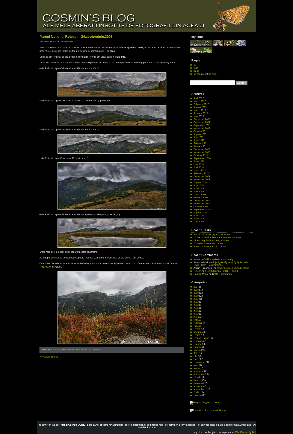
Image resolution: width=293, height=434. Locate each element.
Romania (70, 349)
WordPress (241, 432)
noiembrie (198, 371)
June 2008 (198, 218)
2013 (196, 305)
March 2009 (199, 194)
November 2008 (201, 203)
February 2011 (201, 143)
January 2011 (200, 146)
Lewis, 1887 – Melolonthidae (220, 263)
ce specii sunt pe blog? (205, 74)
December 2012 (201, 122)
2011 (195, 299)
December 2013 (201, 119)
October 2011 (200, 131)
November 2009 (201, 179)
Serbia (196, 392)
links (195, 68)
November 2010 (201, 152)
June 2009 (198, 188)
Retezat (61, 349)
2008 (53, 349)
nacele (196, 259)
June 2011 (198, 140)
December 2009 (201, 176)
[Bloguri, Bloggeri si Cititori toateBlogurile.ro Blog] (204, 402)
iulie (195, 356)
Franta (196, 335)
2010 (196, 296)
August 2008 (200, 212)
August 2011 (199, 134)
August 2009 (200, 182)
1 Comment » (95, 349)
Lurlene (197, 271)
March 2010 (199, 170)
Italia (195, 353)
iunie (195, 359)
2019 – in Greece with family (208, 243)
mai (195, 365)
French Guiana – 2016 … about (209, 246)
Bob (254, 432)
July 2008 (198, 215)
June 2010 (198, 161)
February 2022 (201, 104)
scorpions (198, 386)
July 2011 (198, 137)
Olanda (197, 377)
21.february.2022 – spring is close (211, 240)
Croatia (197, 326)
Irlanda (197, 350)
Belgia (196, 320)
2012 (196, 302)
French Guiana (201, 338)
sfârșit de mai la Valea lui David (233, 268)
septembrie (81, 349)
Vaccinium (45, 267)
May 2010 (198, 164)
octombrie (198, 374)
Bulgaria (197, 323)
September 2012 (202, 125)
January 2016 (200, 113)
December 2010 (201, 149)
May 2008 (198, 221)
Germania (198, 341)
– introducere (222, 274)
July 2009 (198, 185)
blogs (196, 71)
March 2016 (199, 110)
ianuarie (197, 347)
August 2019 (200, 107)
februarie (198, 332)
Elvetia (196, 329)
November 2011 (201, 128)
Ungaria (197, 395)
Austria (197, 317)
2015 (196, 308)
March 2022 (199, 101)
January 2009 (200, 197)
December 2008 (201, 200)
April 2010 (198, 167)
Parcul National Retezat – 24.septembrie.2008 (76, 36)
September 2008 (202, 209)
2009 (196, 293)
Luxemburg (199, 362)
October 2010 (200, 155)
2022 (196, 314)
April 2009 (198, 191)
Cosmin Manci (200, 274)
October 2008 (200, 206)
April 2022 (198, 98)
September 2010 (202, 158)
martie (196, 368)
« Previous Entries (49, 356)
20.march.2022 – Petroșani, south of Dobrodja (217, 237)
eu (194, 65)
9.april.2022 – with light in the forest (211, 234)
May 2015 (198, 116)
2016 (196, 311)
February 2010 (201, 173)
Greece (197, 344)
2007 (196, 287)
